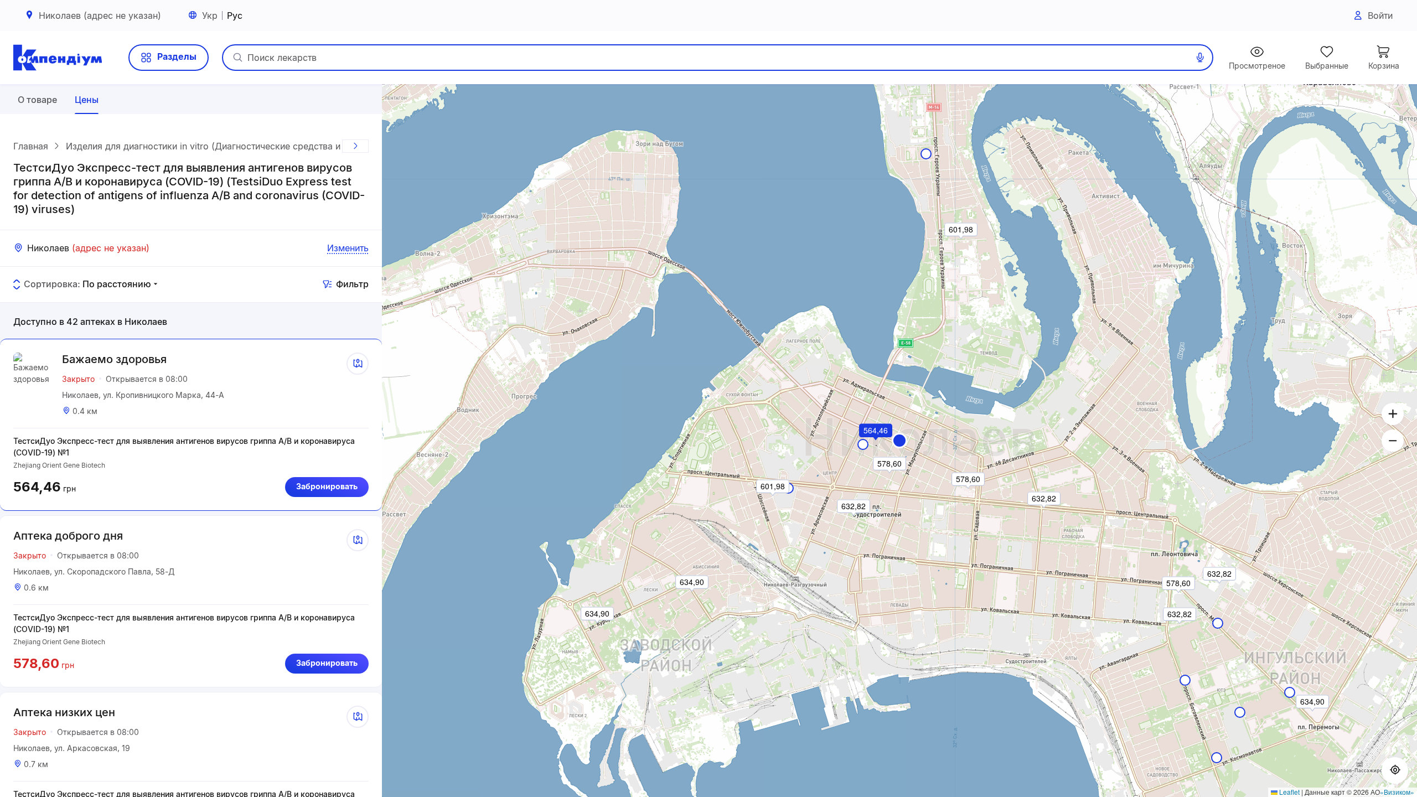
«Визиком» (1397, 791)
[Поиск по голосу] (1200, 57)
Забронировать (327, 486)
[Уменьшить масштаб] (1393, 440)
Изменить (348, 247)
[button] (899, 440)
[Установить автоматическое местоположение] (1395, 770)
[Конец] (355, 146)
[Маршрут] (358, 364)
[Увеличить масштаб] (1393, 414)
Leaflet (1289, 791)
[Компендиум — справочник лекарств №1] (57, 57)
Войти (1380, 15)
